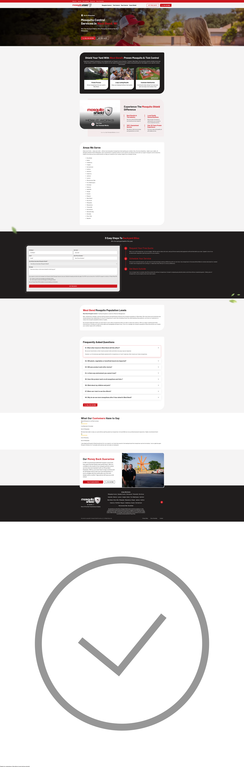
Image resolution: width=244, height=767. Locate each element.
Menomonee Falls (123, 505)
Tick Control (116, 5)
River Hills (116, 500)
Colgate (124, 497)
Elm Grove (141, 494)
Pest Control (124, 5)
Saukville (110, 497)
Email (30, 255)
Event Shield (132, 5)
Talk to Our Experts (93, 482)
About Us (74, 1)
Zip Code (76, 250)
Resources (92, 1)
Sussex (133, 502)
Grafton (142, 500)
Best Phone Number (78, 255)
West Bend (110, 500)
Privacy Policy (132, 513)
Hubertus (112, 502)
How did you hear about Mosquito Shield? (38, 261)
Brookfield (130, 505)
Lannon (120, 497)
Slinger (133, 500)
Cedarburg (127, 502)
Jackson (138, 500)
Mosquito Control (107, 5)
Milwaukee (121, 500)
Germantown (138, 502)
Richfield (117, 502)
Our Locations (86, 1)
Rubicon (115, 497)
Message (31, 267)
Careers (79, 1)
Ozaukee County (122, 494)
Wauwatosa (128, 500)
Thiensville (135, 494)
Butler (128, 497)
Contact (161, 518)
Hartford (142, 497)
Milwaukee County (112, 494)
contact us (107, 276)
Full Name (31, 250)
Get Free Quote (152, 5)
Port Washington (134, 497)
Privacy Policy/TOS (113, 276)
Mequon (122, 502)
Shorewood (129, 494)
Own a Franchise (100, 1)
